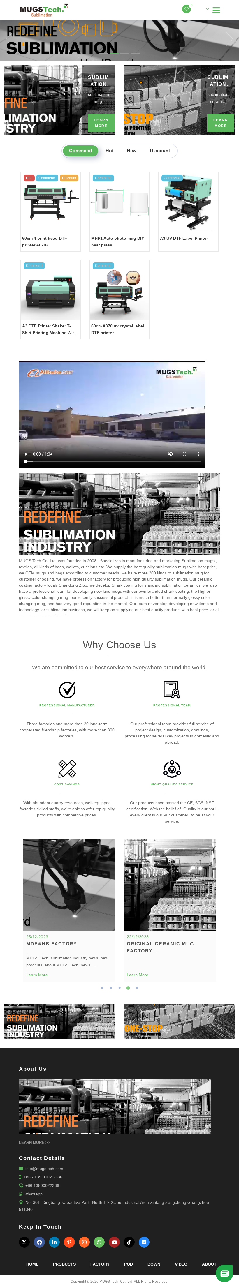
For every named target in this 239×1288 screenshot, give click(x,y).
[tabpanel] (69, 910)
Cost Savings (67, 784)
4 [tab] (128, 988)
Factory (100, 1264)
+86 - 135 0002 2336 (43, 1177)
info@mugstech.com (44, 1168)
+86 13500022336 (42, 1185)
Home (32, 1264)
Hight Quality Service (172, 784)
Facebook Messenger (194, 1275)
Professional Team (172, 705)
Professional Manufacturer (67, 705)
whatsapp (34, 1194)
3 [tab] (119, 988)
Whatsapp (194, 1265)
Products (64, 1264)
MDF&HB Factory (51, 943)
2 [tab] (111, 988)
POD (128, 1264)
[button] (6, 39)
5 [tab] (137, 988)
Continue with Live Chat (194, 1255)
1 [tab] (102, 988)
